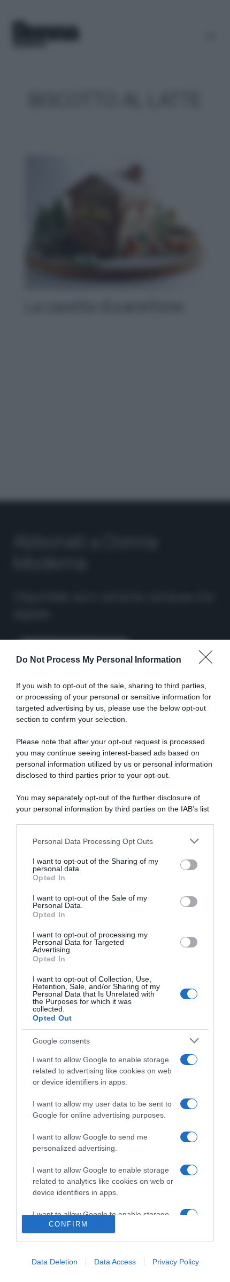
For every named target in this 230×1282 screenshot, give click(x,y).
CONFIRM (68, 1224)
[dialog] (115, 961)
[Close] (209, 660)
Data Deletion (55, 1261)
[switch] (188, 864)
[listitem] (115, 841)
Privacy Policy (175, 1261)
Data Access (115, 1261)
